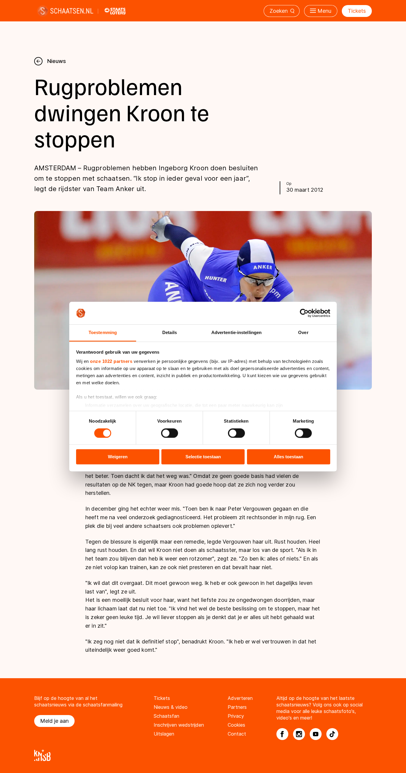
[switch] (169, 433)
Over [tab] (303, 332)
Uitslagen (164, 734)
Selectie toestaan (203, 456)
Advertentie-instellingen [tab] (236, 332)
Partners (237, 707)
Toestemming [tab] (103, 332)
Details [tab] (169, 332)
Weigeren (118, 456)
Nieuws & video (171, 707)
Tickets (357, 11)
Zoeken (279, 11)
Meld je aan (54, 721)
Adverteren (240, 698)
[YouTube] (316, 734)
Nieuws (56, 61)
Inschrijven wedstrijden (179, 725)
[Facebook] (282, 734)
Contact (237, 734)
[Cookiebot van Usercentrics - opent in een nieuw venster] (304, 312)
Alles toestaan (288, 456)
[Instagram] (299, 734)
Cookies (236, 725)
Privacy (236, 716)
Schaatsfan (166, 716)
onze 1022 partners (111, 361)
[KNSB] (203, 755)
